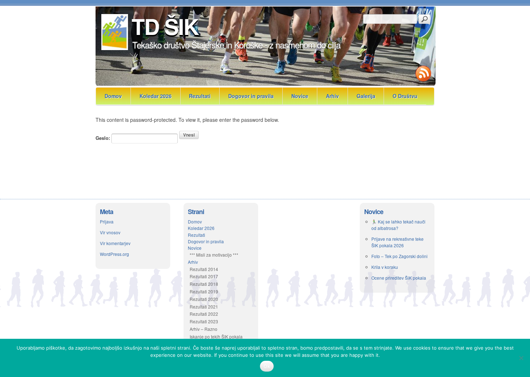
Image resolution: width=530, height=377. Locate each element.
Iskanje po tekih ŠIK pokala (216, 336)
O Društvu (405, 95)
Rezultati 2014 (204, 269)
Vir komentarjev (115, 243)
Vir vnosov (110, 232)
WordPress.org (114, 254)
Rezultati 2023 (204, 321)
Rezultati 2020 (204, 299)
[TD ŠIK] (114, 48)
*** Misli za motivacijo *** (214, 255)
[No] (521, 358)
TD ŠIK (165, 25)
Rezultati (200, 95)
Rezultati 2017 (204, 276)
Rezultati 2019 (204, 291)
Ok (267, 366)
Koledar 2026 (156, 95)
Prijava (107, 221)
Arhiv (332, 95)
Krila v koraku (384, 267)
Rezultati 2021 (204, 306)
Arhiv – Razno (203, 329)
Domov (113, 95)
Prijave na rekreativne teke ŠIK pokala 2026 (397, 242)
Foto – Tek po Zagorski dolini (399, 256)
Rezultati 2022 (204, 314)
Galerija (366, 95)
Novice (299, 95)
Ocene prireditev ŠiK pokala (398, 278)
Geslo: (103, 137)
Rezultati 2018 (204, 284)
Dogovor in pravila (251, 95)
